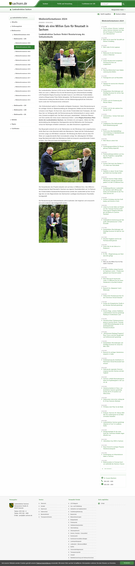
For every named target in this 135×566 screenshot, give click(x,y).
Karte (69, 140)
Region (14, 124)
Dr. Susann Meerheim (110, 478)
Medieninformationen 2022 (23, 56)
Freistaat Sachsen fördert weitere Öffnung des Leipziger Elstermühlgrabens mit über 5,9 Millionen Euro (113, 180)
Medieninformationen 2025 (23, 43)
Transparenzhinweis (46, 517)
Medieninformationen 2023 (23, 51)
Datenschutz (44, 511)
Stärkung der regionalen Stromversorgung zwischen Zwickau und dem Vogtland (113, 371)
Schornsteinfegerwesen (76, 549)
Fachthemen (15, 128)
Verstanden (127, 563)
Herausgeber (13, 500)
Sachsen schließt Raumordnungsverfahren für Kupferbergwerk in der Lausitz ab (113, 380)
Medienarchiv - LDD (20, 110)
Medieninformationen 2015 (23, 87)
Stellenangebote (17, 26)
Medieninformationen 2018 (23, 73)
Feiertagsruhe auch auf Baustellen (113, 77)
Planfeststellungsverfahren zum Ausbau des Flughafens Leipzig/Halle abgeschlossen (113, 155)
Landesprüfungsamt (75, 541)
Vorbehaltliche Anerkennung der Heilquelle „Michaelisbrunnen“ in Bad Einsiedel (113, 221)
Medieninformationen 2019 (23, 69)
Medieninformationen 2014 (23, 91)
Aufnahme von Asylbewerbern (78, 509)
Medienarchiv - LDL (20, 114)
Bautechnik (73, 514)
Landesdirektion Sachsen (22, 10)
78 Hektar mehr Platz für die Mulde (113, 407)
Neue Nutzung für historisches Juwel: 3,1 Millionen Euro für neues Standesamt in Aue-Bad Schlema (113, 280)
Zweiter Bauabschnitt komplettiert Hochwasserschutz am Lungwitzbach (112, 62)
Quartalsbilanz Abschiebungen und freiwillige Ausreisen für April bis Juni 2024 (113, 231)
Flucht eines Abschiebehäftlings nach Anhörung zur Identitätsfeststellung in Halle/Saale (113, 132)
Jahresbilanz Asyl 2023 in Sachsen (113, 441)
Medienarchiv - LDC (20, 105)
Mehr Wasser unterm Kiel (110, 140)
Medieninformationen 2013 (23, 95)
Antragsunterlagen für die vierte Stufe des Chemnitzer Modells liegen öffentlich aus (113, 433)
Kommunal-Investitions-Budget (78, 538)
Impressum (44, 509)
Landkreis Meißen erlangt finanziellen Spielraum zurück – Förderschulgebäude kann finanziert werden (113, 271)
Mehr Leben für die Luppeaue (111, 47)
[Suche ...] (123, 4)
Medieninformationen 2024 (23, 47)
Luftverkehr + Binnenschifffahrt (78, 544)
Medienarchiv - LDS (20, 39)
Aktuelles (14, 22)
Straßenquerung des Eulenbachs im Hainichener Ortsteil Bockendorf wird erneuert (113, 361)
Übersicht (43, 503)
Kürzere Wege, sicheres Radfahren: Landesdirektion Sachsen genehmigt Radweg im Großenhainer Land (113, 312)
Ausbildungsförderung (76, 511)
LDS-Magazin (74, 503)
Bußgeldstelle (74, 519)
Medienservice (16, 31)
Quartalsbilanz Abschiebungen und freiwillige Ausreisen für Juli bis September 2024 (113, 93)
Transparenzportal (75, 552)
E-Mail (102, 503)
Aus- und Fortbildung (76, 506)
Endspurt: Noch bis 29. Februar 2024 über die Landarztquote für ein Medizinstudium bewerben (113, 414)
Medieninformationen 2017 (23, 78)
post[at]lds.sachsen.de (25, 515)
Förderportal (73, 522)
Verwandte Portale (74, 500)
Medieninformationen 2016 (23, 82)
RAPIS (72, 547)
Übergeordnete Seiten (117, 9)
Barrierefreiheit (45, 514)
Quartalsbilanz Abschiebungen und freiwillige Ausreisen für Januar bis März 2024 (113, 344)
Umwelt (72, 555)
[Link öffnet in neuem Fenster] (18, 5)
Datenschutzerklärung (43, 563)
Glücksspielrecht (74, 530)
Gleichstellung (74, 528)
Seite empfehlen (103, 500)
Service (41, 500)
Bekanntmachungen (75, 517)
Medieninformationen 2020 (23, 64)
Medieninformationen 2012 (23, 100)
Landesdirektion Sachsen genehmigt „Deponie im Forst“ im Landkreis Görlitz (113, 424)
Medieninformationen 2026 (22, 34)
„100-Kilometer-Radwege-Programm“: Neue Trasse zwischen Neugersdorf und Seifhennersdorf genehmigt (113, 335)
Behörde (14, 120)
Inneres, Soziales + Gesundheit (78, 533)
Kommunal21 (74, 536)
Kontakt (43, 506)
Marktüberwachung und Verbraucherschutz (82, 557)
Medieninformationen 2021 (23, 60)
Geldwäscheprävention (76, 525)
